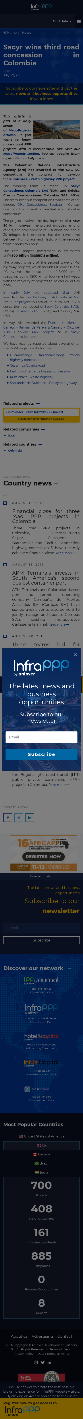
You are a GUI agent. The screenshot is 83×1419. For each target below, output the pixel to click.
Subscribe (41, 754)
